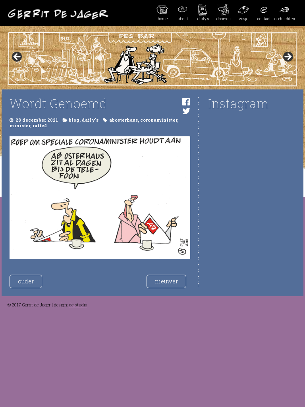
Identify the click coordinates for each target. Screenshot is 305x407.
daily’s (203, 18)
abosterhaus (123, 120)
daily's (90, 120)
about (183, 18)
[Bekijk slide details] (152, 59)
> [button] (287, 57)
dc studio (78, 305)
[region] (152, 59)
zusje (243, 18)
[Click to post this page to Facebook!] (186, 101)
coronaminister (158, 120)
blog (74, 120)
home (163, 18)
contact (264, 18)
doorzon (223, 18)
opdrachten (284, 18)
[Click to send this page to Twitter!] (186, 110)
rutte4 (40, 125)
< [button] (17, 57)
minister (20, 125)
